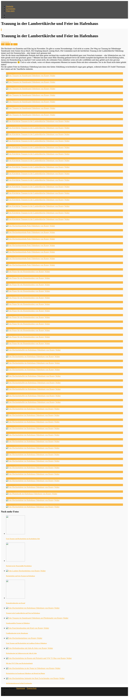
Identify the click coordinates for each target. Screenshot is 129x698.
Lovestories (10, 9)
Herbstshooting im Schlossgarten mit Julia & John (21, 653)
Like (3, 44)
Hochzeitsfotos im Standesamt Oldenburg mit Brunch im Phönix (25, 673)
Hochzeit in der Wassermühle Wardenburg (19, 566)
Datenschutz (32, 688)
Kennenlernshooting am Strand (15, 603)
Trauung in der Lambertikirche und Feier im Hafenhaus (23, 613)
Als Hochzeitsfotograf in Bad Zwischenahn (19, 683)
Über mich (10, 11)
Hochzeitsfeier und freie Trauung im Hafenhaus (20, 576)
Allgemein (5, 42)
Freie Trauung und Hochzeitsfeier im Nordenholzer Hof (23, 538)
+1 (12, 44)
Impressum (20, 688)
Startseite (9, 6)
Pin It (15, 44)
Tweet (7, 44)
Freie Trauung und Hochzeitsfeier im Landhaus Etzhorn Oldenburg (26, 643)
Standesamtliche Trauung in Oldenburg (18, 623)
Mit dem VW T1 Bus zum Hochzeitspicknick (19, 663)
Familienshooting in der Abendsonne (17, 633)
